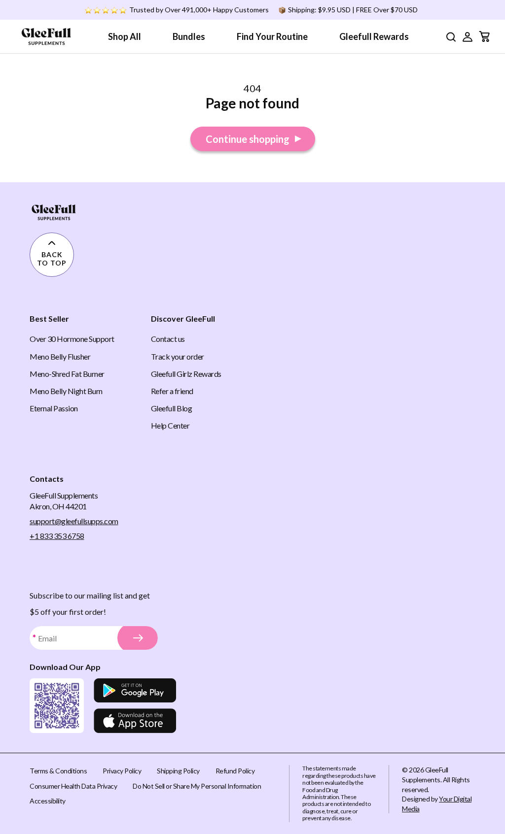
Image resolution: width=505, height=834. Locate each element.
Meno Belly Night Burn (66, 391)
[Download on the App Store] (135, 720)
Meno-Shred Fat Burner (67, 373)
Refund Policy (235, 771)
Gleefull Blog (171, 408)
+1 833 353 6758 (57, 535)
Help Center (170, 425)
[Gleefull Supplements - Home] (46, 36)
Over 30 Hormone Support (72, 338)
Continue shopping (247, 139)
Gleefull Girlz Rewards (186, 373)
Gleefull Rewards (374, 36)
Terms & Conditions (58, 771)
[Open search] (451, 37)
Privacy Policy (122, 771)
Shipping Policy (178, 771)
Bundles (189, 36)
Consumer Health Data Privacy (73, 786)
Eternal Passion (54, 408)
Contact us (168, 338)
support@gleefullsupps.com (74, 521)
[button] (467, 36)
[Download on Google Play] (135, 690)
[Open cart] (484, 36)
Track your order (177, 356)
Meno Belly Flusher (60, 356)
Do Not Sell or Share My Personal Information (197, 786)
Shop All (124, 36)
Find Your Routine (272, 36)
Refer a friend (172, 391)
